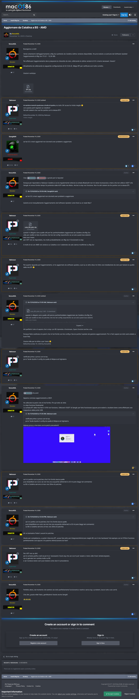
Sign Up (124, 15)
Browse (106, 7)
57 (13, 72)
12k (10, 129)
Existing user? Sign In (110, 15)
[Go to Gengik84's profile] (12, 147)
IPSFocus (16, 684)
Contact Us (30, 686)
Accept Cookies (113, 694)
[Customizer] (130, 15)
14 (16, 129)
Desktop (29, 36)
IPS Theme (8, 684)
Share (115, 35)
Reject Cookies (129, 694)
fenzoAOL (12, 44)
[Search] (34, 15)
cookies (15, 694)
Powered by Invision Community (117, 686)
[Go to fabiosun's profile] (12, 110)
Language (8, 686)
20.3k (11, 165)
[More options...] (133, 44)
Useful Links (128, 7)
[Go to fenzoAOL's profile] (6, 35)
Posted (31, 44)
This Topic (26, 15)
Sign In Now (101, 643)
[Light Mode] (135, 15)
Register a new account (38, 643)
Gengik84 (12, 136)
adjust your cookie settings (67, 694)
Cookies (38, 686)
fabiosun (12, 100)
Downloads (117, 7)
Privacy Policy (20, 686)
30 (17, 165)
